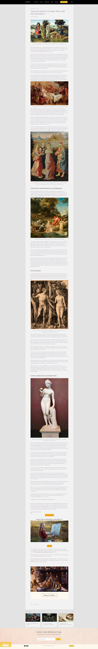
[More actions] (67, 8)
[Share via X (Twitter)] (33, 604)
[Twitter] (27, 645)
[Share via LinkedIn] (36, 604)
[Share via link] (38, 604)
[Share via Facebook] (31, 604)
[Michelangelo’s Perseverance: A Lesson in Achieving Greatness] (66, 617)
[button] (72, 2)
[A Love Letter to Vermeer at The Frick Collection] (49, 617)
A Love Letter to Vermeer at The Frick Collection (48, 624)
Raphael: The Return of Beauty (32, 624)
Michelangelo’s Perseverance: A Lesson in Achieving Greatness (66, 624)
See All (72, 611)
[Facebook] (24, 645)
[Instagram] (26, 645)
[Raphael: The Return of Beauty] (33, 617)
